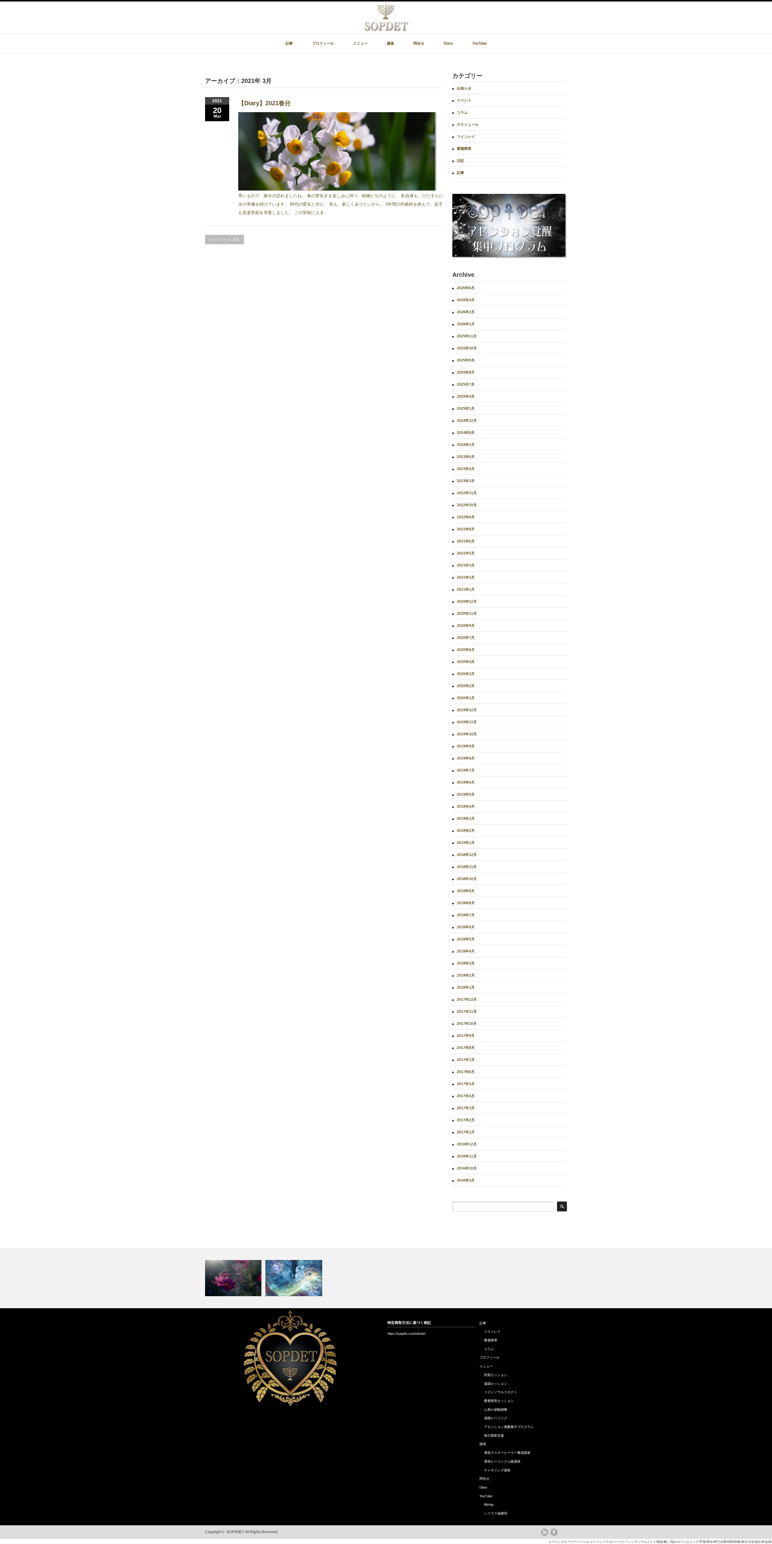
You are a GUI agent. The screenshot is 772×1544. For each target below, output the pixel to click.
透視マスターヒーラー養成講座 (507, 1452)
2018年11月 (467, 867)
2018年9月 (466, 891)
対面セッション (495, 1375)
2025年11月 (467, 336)
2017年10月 (467, 1023)
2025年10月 (467, 348)
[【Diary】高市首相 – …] (234, 1278)
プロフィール (323, 43)
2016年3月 (466, 1180)
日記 (460, 161)
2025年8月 (466, 372)
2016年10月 (467, 1168)
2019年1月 (466, 843)
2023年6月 (466, 457)
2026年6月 (466, 288)
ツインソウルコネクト (500, 1392)
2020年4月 (466, 662)
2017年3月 (466, 1108)
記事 (289, 43)
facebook (554, 1532)
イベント (464, 100)
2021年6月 (466, 541)
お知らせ (464, 88)
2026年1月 (466, 324)
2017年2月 (466, 1120)
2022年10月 (467, 505)
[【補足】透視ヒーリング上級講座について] (294, 1278)
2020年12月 (467, 601)
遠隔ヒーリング (495, 1418)
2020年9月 (466, 626)
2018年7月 (466, 915)
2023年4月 (466, 469)
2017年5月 (466, 1084)
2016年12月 (467, 1144)
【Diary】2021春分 (264, 103)
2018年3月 (466, 963)
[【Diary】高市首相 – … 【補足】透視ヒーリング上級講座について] (386, 1278)
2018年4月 (466, 951)
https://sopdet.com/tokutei (406, 1333)
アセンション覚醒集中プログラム (509, 1427)
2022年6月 (466, 517)
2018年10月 (467, 879)
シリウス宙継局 (495, 1513)
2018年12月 (467, 855)
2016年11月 (467, 1156)
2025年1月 (466, 408)
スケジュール (468, 124)
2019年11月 (467, 722)
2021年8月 (466, 529)
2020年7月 (466, 638)
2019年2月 (466, 831)
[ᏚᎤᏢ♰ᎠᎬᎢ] (386, 29)
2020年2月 (466, 686)
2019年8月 (466, 758)
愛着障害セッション (499, 1401)
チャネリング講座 (497, 1470)
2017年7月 (466, 1060)
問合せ (418, 43)
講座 (390, 43)
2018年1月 (466, 987)
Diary (448, 43)
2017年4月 (466, 1096)
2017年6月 (466, 1072)
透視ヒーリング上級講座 (502, 1461)
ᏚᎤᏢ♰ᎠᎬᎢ (235, 1532)
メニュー (360, 43)
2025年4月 (466, 396)
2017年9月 (466, 1036)
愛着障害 (464, 149)
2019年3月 (466, 818)
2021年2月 (466, 577)
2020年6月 (466, 650)
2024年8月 (466, 433)
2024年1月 (466, 445)
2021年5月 (466, 553)
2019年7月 (466, 770)
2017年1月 (466, 1132)
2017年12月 (467, 999)
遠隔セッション (495, 1383)
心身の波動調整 (495, 1409)
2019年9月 (466, 746)
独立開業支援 (494, 1435)
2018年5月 (466, 939)
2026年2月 (466, 312)
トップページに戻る (224, 239)
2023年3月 (466, 481)
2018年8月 (466, 903)
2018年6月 (466, 927)
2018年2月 (466, 975)
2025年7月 (466, 384)
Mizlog (488, 1504)
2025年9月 (466, 360)
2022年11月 (467, 493)
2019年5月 (466, 794)
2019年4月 (466, 806)
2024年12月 (467, 420)
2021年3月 (466, 565)
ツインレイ (466, 136)
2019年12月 (467, 710)
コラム (462, 112)
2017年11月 (467, 1011)
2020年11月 (467, 613)
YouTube (479, 43)
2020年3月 (466, 674)
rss (544, 1532)
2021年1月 (466, 589)
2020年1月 (466, 698)
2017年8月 (466, 1048)
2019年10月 (467, 734)
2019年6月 (466, 782)
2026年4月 (466, 300)
